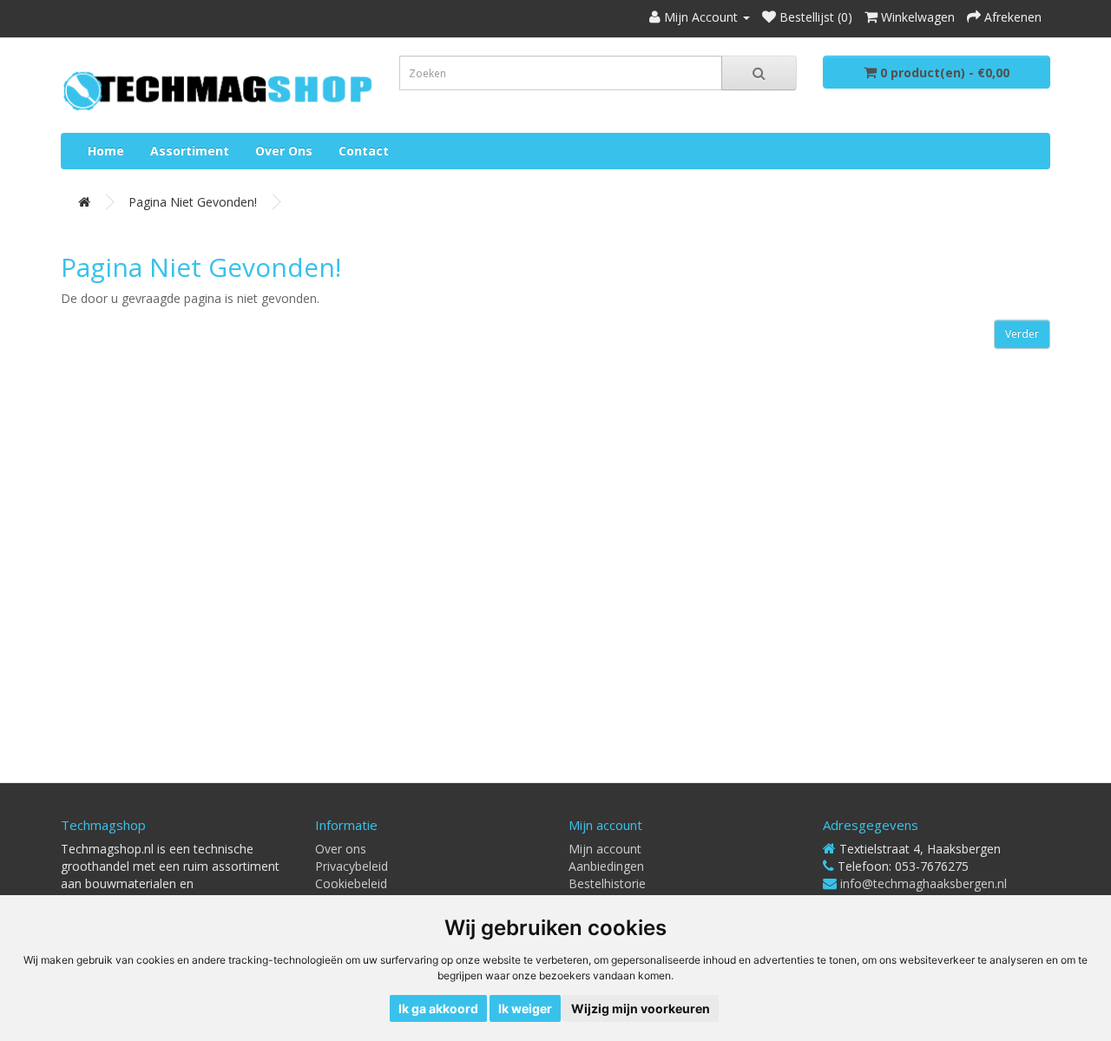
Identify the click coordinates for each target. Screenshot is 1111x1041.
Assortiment (189, 150)
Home (106, 150)
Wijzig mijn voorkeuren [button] (640, 1008)
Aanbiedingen (606, 866)
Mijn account (605, 848)
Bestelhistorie (607, 883)
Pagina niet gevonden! (192, 202)
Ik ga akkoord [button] (438, 1008)
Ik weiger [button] (525, 1008)
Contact (364, 150)
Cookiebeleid (351, 883)
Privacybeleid (351, 866)
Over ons (283, 150)
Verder (1022, 333)
